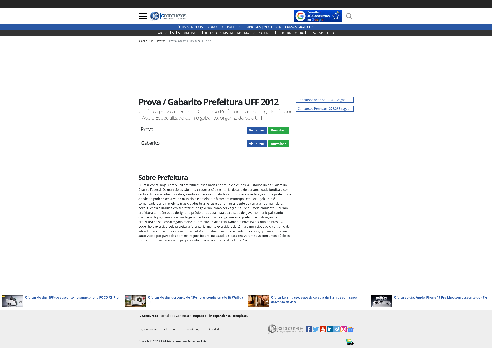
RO (302, 32)
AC (167, 32)
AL (173, 32)
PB (260, 32)
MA (225, 32)
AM (186, 32)
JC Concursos (145, 40)
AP (180, 32)
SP (321, 32)
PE (272, 32)
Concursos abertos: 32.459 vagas (321, 100)
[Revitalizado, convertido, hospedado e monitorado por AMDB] (350, 341)
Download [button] (279, 130)
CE (199, 32)
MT (232, 32)
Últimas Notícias (191, 27)
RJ (283, 32)
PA (253, 32)
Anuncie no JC (192, 329)
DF (206, 32)
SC (315, 32)
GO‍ (218, 32)
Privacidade (213, 329)
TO (333, 32)
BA (193, 32)
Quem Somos (149, 329)
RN (289, 32)
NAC (160, 32)
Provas (161, 40)
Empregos (253, 27)
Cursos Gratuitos (299, 27)
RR (309, 32)
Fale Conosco (171, 329)
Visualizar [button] (256, 130)
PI (278, 32)
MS (239, 32)
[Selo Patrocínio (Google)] (318, 16)
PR (266, 32)
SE (327, 32)
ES (212, 32)
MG (246, 32)
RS (296, 32)
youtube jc (273, 27)
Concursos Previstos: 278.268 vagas (323, 109)
